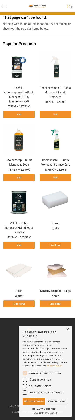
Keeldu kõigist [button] (57, 401)
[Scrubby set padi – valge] (55, 270)
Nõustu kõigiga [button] (34, 401)
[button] (45, 409)
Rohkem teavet (54, 365)
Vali (19, 114)
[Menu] (5, 6)
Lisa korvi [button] (55, 245)
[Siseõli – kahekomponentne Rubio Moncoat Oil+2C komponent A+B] (19, 67)
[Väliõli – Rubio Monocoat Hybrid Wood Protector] (19, 202)
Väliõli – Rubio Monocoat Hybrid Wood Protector (19, 228)
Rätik (19, 291)
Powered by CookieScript (45, 412)
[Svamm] (55, 202)
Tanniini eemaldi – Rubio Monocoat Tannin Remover (55, 92)
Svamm (55, 223)
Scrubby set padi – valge (55, 291)
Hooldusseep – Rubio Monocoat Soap (19, 162)
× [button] (67, 329)
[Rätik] (19, 270)
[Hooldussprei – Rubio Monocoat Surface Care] (55, 139)
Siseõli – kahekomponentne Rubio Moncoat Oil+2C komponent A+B (19, 94)
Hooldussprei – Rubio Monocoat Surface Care (55, 162)
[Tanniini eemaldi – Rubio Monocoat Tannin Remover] (55, 67)
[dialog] (45, 371)
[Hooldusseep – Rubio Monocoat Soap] (19, 139)
